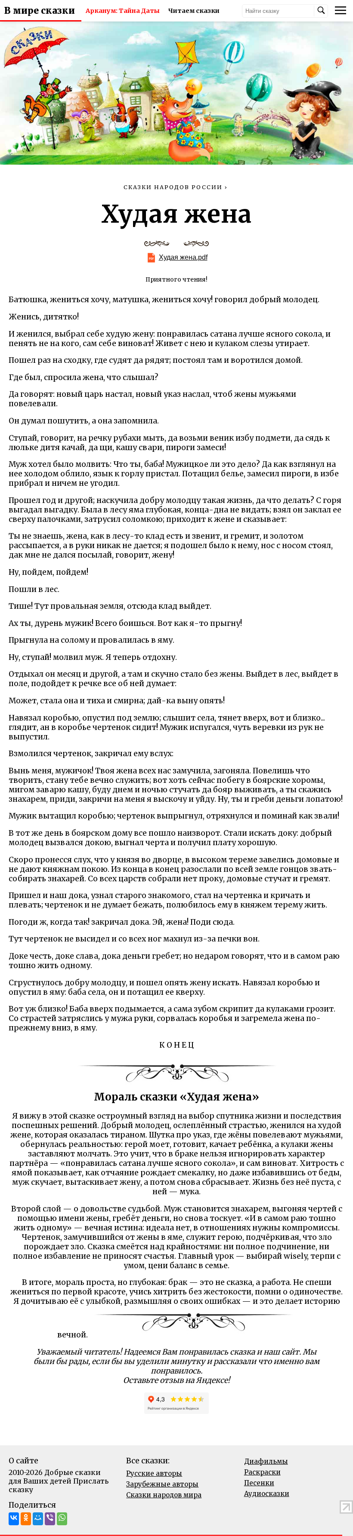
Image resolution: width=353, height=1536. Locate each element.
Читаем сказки (194, 11)
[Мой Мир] (38, 1518)
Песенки (259, 1483)
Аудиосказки (266, 1494)
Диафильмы (266, 1461)
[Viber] (50, 1518)
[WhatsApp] (62, 1518)
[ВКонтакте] (14, 1518)
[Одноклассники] (26, 1518)
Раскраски (262, 1472)
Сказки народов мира (163, 1495)
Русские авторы (154, 1473)
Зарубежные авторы (162, 1484)
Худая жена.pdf (183, 257)
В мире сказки (39, 10)
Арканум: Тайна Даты (123, 11)
